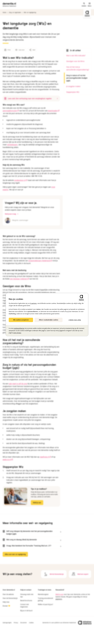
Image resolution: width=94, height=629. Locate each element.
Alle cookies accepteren (21, 320)
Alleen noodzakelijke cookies (48, 320)
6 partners (33, 303)
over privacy (17, 333)
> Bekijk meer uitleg (74, 320)
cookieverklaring (19, 328)
